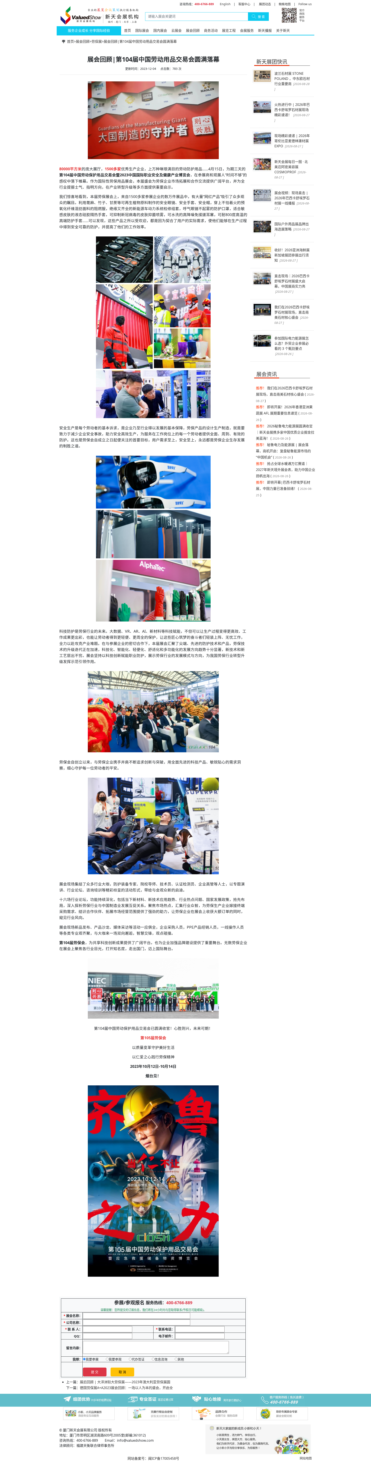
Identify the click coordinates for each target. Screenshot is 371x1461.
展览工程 (229, 30)
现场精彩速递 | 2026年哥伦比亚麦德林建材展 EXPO (292, 140)
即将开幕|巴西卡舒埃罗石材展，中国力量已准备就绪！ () (284, 488)
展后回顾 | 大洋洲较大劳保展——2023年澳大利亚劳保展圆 (125, 1382)
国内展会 (160, 30)
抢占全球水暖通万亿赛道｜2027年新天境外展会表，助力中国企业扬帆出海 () (285, 469)
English (225, 4)
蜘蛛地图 (285, 4)
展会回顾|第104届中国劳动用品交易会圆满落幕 (140, 41)
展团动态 (265, 4)
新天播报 (265, 30)
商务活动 (211, 30)
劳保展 (96, 41)
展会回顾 (193, 30)
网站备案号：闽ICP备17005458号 (153, 1458)
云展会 (176, 30)
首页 (127, 30)
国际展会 (142, 30)
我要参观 (115, 1359)
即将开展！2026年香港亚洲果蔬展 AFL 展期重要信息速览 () (284, 413)
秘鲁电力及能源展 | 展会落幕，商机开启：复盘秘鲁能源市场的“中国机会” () (283, 451)
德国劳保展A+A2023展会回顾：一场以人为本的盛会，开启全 (126, 1387)
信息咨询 (161, 1359)
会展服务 (247, 30)
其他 (181, 1359)
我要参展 (92, 1359)
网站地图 (306, 1458)
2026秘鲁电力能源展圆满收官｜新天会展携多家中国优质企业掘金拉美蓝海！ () (285, 432)
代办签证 (138, 1359)
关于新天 (283, 30)
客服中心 (244, 4)
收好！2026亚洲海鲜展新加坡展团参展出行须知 (292, 255)
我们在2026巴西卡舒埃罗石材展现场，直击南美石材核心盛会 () (285, 394)
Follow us (305, 4)
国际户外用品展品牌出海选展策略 (292, 229)
